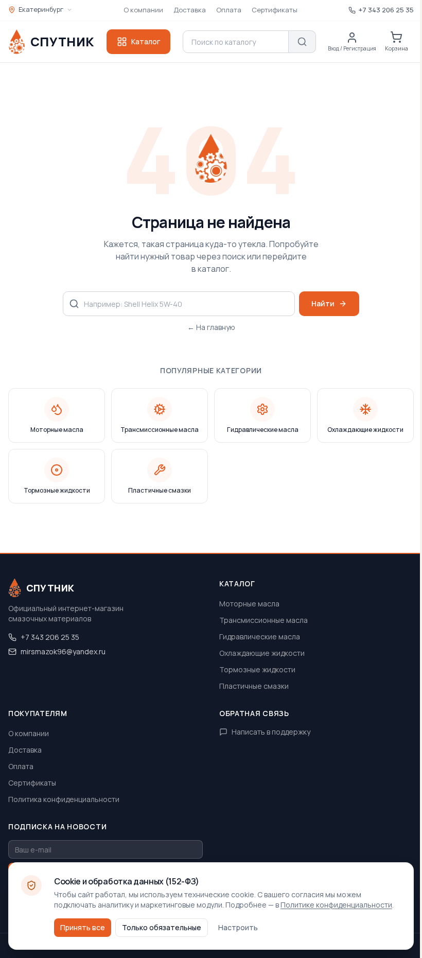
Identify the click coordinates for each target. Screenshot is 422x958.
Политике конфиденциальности (336, 905)
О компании (143, 9)
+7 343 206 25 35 (50, 637)
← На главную (211, 327)
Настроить (238, 927)
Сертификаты (274, 9)
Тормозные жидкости (257, 669)
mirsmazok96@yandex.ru (63, 651)
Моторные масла (249, 603)
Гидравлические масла (259, 636)
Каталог (145, 41)
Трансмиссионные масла (263, 620)
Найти (323, 303)
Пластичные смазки (254, 686)
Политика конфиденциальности (63, 799)
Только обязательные (161, 927)
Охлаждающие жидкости (262, 653)
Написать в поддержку (271, 732)
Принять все (82, 927)
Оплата (228, 9)
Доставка (189, 9)
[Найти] (302, 41)
